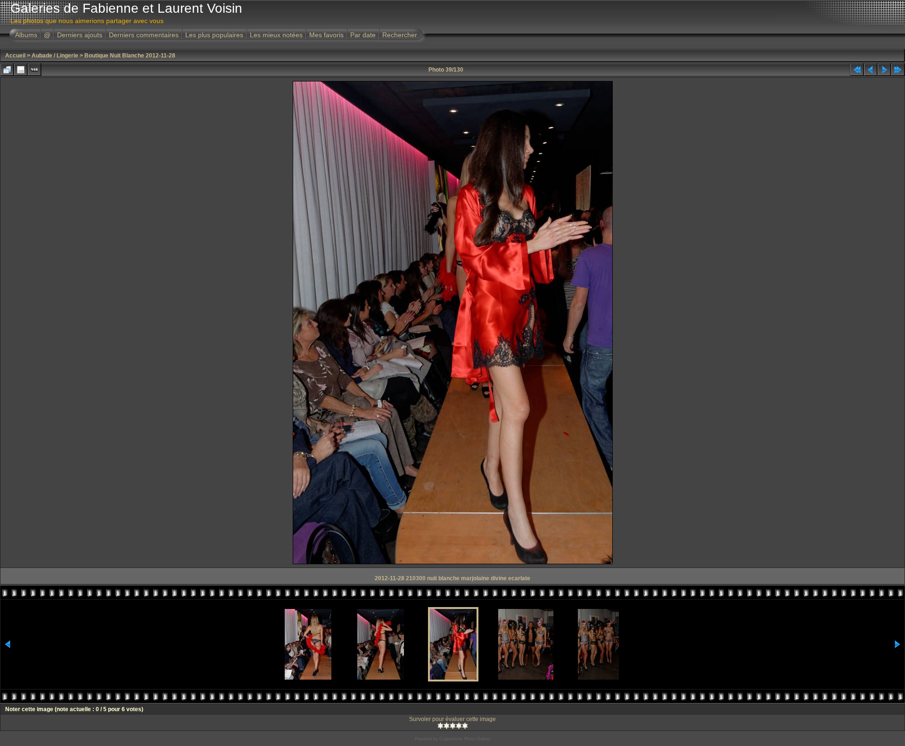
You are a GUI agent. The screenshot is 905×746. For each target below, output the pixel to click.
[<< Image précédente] (870, 70)
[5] (465, 725)
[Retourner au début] (857, 70)
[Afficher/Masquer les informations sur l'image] (20, 70)
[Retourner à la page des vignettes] (7, 70)
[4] (459, 725)
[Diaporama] (34, 70)
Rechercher (399, 35)
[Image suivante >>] (884, 70)
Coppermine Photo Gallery (465, 739)
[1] (440, 725)
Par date (363, 35)
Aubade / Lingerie (55, 55)
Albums (26, 35)
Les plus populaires (214, 35)
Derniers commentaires (144, 35)
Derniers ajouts (79, 35)
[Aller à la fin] (898, 70)
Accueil (15, 55)
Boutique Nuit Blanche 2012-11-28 (129, 55)
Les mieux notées (276, 35)
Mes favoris (326, 35)
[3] (453, 725)
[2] (447, 725)
